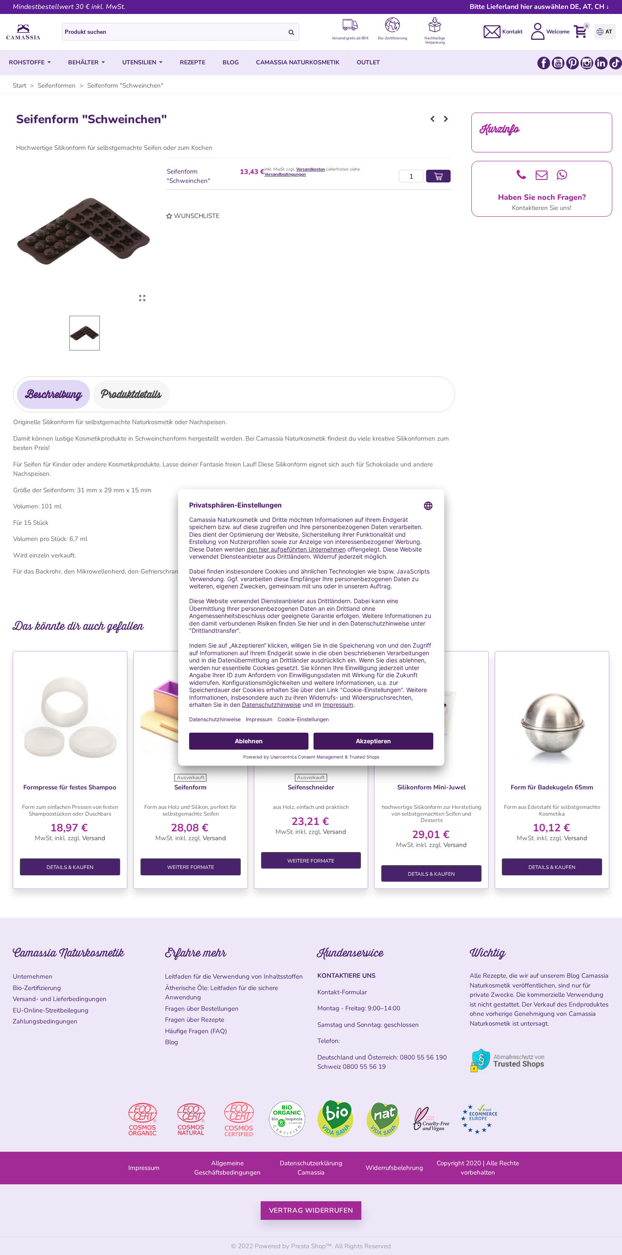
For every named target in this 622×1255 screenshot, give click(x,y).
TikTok (615, 63)
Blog (171, 1042)
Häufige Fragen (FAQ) (196, 1031)
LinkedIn (601, 63)
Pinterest (572, 63)
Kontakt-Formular (342, 992)
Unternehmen (32, 976)
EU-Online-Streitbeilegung (50, 1010)
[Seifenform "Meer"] (432, 119)
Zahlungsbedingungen (45, 1021)
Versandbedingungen (285, 174)
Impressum (144, 1168)
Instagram (587, 63)
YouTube (558, 63)
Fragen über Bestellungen (202, 1008)
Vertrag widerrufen (311, 1210)
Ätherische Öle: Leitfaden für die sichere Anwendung (221, 993)
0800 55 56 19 (364, 1066)
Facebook (543, 63)
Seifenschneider (311, 787)
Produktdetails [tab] (131, 394)
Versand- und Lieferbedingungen (60, 999)
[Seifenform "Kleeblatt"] (446, 119)
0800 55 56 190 (423, 1057)
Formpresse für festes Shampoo (69, 787)
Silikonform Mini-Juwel (431, 787)
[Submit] (291, 31)
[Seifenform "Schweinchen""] (142, 298)
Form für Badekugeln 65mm (552, 787)
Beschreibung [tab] (53, 394)
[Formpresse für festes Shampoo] (70, 715)
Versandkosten (310, 169)
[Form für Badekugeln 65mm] (552, 715)
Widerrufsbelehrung (394, 1168)
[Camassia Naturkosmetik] (23, 32)
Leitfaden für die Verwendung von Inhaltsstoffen (234, 976)
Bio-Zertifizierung (37, 988)
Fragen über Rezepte (194, 1019)
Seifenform (190, 787)
